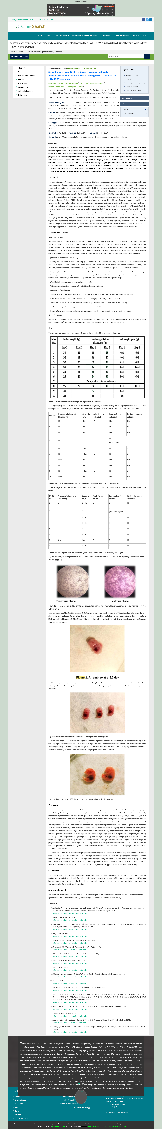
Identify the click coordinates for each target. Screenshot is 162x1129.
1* (83, 86)
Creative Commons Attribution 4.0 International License (107, 1126)
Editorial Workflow (133, 90)
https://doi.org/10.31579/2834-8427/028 (82, 69)
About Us (18, 1115)
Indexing (128, 79)
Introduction (23, 72)
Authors (136, 36)
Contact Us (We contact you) (118, 1112)
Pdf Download (127, 98)
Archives (58, 52)
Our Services (76, 36)
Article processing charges (136, 83)
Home (40, 36)
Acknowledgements (25, 91)
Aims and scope (131, 75)
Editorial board (131, 86)
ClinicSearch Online (59, 1126)
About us (49, 36)
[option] (81, 1052)
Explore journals (63, 36)
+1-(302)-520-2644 (46, 20)
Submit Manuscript (122, 36)
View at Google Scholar (78, 913)
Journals (21, 52)
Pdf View (125, 104)
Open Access (106, 36)
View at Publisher (60, 913)
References (22, 95)
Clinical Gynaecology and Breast (40, 52)
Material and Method (26, 75)
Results (21, 79)
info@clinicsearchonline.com (22, 20)
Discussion (22, 83)
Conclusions (23, 87)
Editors (146, 36)
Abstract (21, 68)
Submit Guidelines (19, 56)
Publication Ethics (91, 36)
